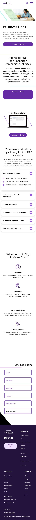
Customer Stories (8, 485)
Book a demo (10, 446)
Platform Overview (25, 435)
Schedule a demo (18, 44)
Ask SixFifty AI (24, 453)
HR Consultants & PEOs (26, 461)
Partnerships (27, 482)
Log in (26, 495)
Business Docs (24, 465)
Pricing (26, 479)
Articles (6, 482)
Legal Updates (24, 456)
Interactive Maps (8, 496)
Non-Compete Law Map (9, 502)
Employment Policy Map (10, 499)
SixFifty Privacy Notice (9, 512)
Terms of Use (7, 509)
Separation (23, 445)
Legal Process (28, 485)
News (26, 491)
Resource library (8, 475)
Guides (6, 491)
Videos (6, 488)
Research (23, 448)
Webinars (6, 479)
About (26, 475)
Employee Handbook (25, 442)
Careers (26, 488)
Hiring (22, 439)
